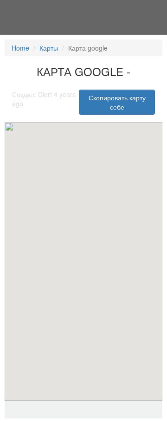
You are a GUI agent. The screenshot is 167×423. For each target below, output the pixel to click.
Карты (48, 47)
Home (20, 47)
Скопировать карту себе (117, 102)
